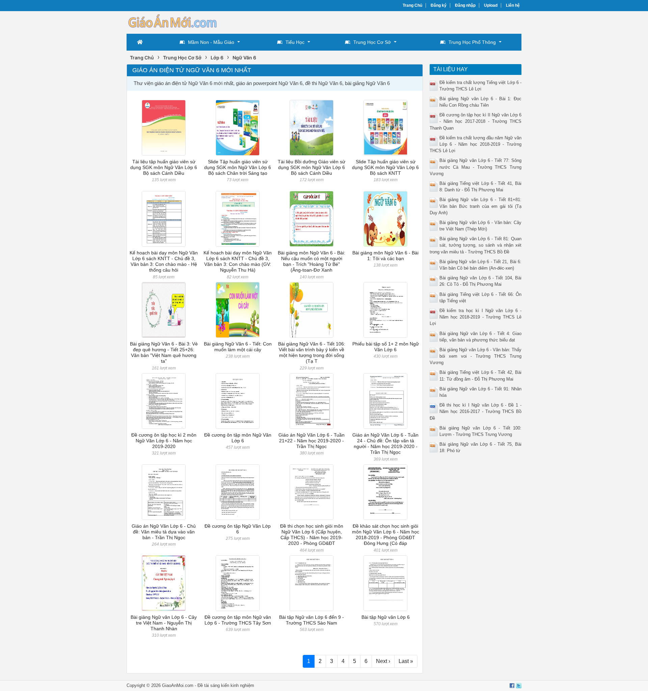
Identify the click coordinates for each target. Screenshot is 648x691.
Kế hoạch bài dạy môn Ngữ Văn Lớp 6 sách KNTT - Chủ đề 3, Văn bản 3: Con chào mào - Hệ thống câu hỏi (164, 261)
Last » (406, 661)
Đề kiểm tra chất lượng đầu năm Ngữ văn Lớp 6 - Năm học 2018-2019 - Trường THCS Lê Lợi (476, 144)
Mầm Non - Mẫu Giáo (211, 42)
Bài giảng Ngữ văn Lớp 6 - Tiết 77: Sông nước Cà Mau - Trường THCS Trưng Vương (476, 167)
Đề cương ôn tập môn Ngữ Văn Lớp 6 (237, 437)
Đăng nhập (465, 5)
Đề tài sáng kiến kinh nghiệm (225, 685)
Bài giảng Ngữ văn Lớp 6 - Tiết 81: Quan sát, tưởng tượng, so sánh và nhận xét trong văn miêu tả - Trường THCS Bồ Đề (476, 245)
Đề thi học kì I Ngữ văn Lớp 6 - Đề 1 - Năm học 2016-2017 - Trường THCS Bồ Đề (476, 411)
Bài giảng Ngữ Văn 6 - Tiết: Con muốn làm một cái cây (238, 346)
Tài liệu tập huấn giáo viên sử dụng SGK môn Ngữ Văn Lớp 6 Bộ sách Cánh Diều (163, 167)
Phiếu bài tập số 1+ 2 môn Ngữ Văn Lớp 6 (385, 346)
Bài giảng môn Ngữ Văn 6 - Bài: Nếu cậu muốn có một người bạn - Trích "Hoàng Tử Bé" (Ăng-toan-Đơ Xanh (311, 261)
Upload (490, 5)
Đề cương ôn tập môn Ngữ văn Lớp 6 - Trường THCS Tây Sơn (238, 620)
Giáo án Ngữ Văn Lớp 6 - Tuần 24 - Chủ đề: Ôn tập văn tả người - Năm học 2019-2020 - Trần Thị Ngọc (385, 443)
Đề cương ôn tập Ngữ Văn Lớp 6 (238, 528)
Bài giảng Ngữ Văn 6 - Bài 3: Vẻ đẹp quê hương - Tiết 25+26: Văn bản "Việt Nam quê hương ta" (164, 352)
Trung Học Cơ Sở (372, 42)
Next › (383, 661)
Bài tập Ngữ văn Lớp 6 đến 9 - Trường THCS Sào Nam (311, 620)
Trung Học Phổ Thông (472, 42)
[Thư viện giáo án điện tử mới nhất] (172, 22)
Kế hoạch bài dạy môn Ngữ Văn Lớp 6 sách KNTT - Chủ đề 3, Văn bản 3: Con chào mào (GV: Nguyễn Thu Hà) (238, 261)
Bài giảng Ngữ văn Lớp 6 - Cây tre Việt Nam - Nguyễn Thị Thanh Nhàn (164, 623)
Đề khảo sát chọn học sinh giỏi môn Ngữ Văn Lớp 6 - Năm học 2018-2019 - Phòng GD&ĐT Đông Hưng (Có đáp (385, 534)
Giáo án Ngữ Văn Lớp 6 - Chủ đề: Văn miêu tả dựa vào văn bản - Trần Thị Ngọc (164, 532)
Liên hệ (513, 5)
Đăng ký (439, 5)
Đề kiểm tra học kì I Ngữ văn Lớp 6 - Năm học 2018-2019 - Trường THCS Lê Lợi (476, 317)
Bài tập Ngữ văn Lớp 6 (385, 617)
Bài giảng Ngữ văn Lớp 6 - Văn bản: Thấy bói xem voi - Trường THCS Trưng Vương (476, 356)
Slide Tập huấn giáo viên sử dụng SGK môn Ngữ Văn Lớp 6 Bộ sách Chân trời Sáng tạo (237, 167)
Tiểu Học (295, 42)
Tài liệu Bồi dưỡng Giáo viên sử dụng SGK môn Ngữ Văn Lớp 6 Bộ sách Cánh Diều (311, 167)
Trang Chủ (412, 5)
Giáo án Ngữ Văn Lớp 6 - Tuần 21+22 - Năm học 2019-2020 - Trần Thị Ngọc (311, 440)
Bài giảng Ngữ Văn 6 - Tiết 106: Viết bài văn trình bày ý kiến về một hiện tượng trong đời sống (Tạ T (311, 352)
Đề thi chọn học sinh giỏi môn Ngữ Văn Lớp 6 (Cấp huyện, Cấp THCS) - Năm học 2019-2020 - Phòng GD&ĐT (311, 534)
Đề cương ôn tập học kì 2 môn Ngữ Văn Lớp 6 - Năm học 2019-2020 (163, 440)
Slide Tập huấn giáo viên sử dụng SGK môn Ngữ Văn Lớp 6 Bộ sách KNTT (385, 167)
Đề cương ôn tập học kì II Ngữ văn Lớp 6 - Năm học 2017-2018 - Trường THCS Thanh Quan (476, 121)
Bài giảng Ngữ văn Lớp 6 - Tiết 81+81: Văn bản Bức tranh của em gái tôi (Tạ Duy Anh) (476, 206)
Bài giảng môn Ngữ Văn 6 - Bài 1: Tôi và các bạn (385, 255)
